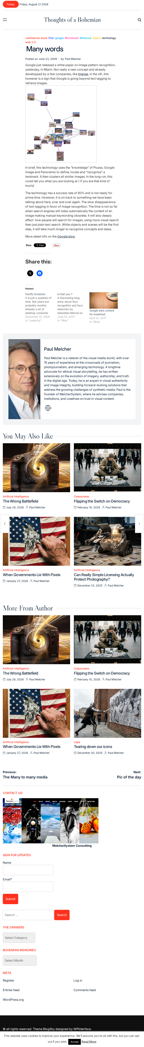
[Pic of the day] (139, 523)
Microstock (72, 38)
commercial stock (36, 38)
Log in (78, 980)
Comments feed (85, 990)
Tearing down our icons (93, 746)
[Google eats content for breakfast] (103, 300)
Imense (83, 74)
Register (8, 980)
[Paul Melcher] (24, 379)
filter (51, 38)
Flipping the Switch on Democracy (102, 501)
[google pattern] (61, 87)
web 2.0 (30, 42)
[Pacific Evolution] (41, 307)
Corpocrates (81, 496)
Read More (89, 1041)
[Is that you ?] (73, 307)
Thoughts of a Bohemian (72, 19)
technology (109, 38)
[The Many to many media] (4, 523)
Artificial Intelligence (16, 496)
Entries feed (11, 990)
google (59, 38)
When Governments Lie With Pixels (31, 575)
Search (96, 38)
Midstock (86, 38)
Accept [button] (74, 1041)
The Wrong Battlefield (20, 501)
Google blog (66, 236)
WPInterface (82, 1029)
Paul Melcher (73, 58)
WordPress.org (13, 999)
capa (77, 742)
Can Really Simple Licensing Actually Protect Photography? (104, 577)
